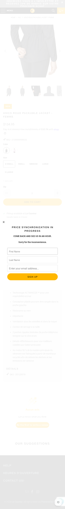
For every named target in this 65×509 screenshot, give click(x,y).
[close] (4, 222)
